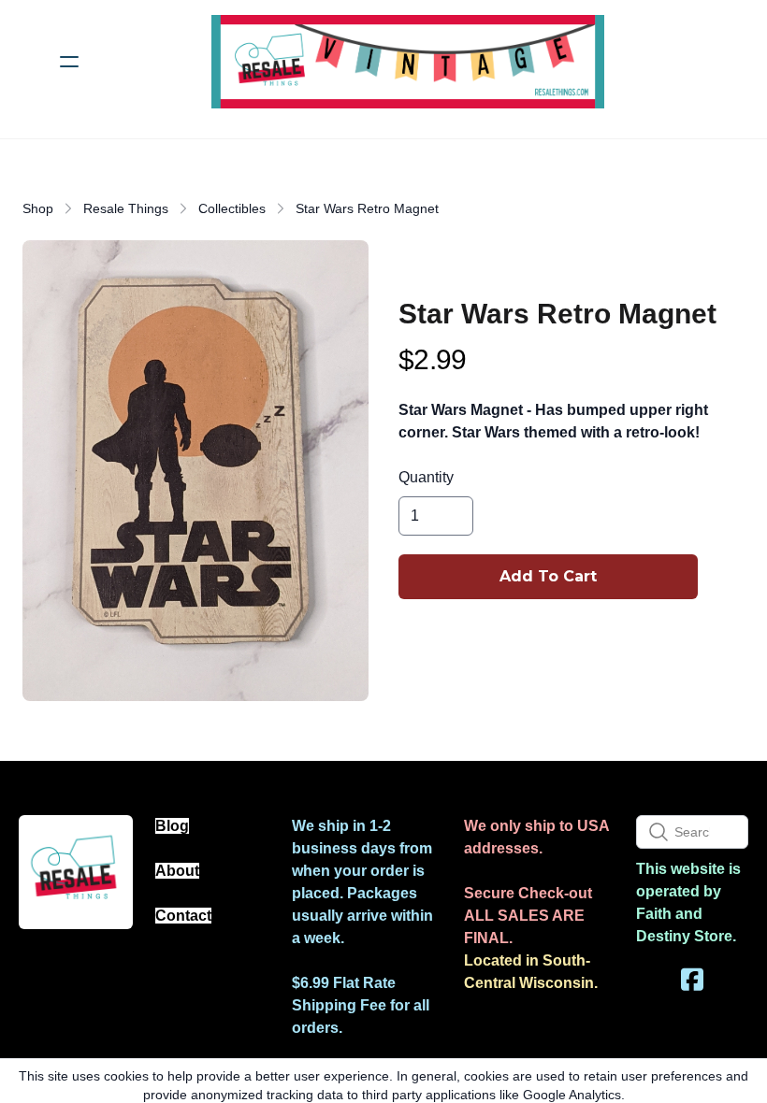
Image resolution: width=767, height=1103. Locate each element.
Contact (183, 916)
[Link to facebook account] (692, 979)
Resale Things (125, 208)
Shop (37, 208)
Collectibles (232, 208)
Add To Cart (548, 576)
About (177, 871)
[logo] (408, 61)
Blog (172, 826)
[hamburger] (69, 61)
